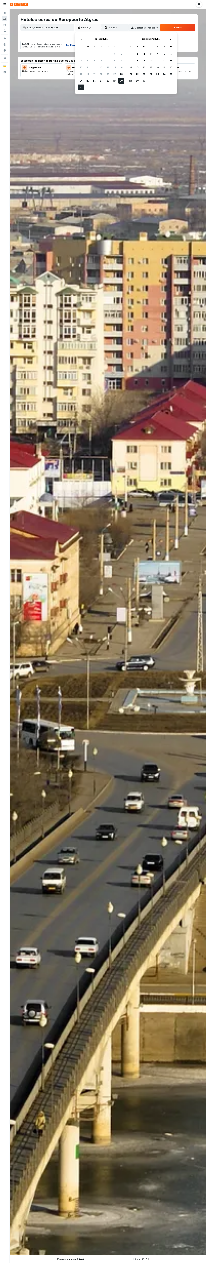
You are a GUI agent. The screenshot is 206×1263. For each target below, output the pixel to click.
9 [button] (121, 60)
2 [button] (121, 53)
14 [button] (108, 67)
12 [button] (94, 67)
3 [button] (81, 60)
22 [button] (114, 74)
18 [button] (88, 74)
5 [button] (94, 60)
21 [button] (108, 74)
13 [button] (101, 67)
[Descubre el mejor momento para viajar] (4, 50)
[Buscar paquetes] (4, 30)
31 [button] (81, 87)
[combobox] (50, 27)
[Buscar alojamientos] (4, 19)
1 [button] (114, 53)
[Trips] (4, 58)
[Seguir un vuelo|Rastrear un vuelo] (4, 44)
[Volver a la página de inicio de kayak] (19, 4)
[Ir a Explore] (4, 38)
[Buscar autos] (4, 25)
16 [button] (121, 67)
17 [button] (81, 74)
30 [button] (121, 80)
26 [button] (94, 80)
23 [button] (121, 74)
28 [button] (108, 80)
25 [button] (87, 80)
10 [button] (81, 67)
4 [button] (87, 60)
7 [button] (107, 60)
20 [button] (101, 74)
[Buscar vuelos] (4, 13)
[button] (5, 4)
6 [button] (101, 60)
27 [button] (101, 80)
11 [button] (88, 67)
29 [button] (114, 80)
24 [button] (81, 80)
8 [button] (114, 60)
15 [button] (115, 67)
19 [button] (94, 74)
